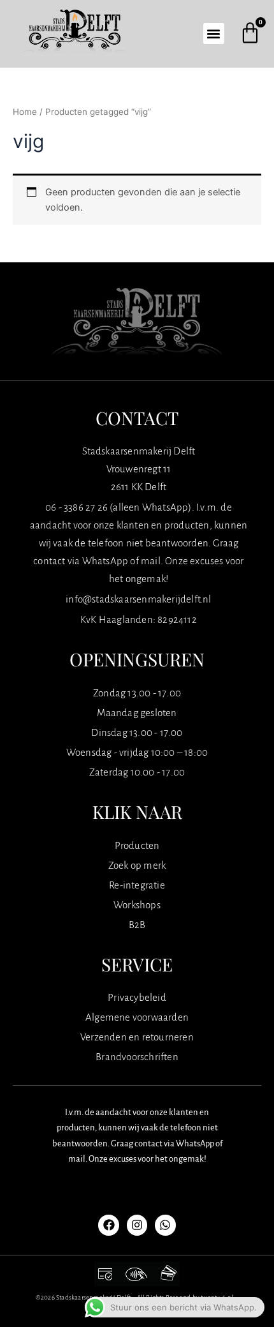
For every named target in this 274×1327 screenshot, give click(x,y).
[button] (213, 33)
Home (25, 112)
